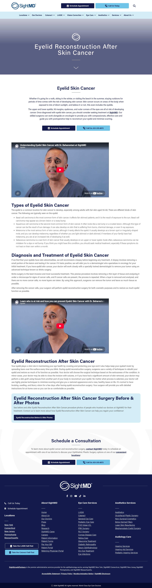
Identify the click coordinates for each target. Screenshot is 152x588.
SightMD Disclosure (102, 573)
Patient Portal (47, 547)
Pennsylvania (10, 534)
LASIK (59, 15)
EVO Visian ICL (84, 525)
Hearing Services (122, 546)
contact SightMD (94, 449)
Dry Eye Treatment (86, 551)
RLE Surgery (83, 531)
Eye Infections (84, 554)
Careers (44, 534)
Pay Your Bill (46, 544)
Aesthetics (102, 15)
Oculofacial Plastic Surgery (126, 515)
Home (44, 512)
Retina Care (83, 538)
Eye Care (89, 15)
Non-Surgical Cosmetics (125, 518)
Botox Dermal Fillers (123, 522)
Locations (23, 15)
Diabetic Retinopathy (87, 544)
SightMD (113, 112)
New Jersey (9, 531)
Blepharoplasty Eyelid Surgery (128, 528)
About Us (127, 15)
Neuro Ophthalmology (87, 547)
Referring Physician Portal (52, 551)
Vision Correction (74, 15)
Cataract (48, 15)
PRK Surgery (83, 528)
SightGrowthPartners (17, 567)
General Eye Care (85, 518)
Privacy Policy (66, 573)
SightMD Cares (48, 531)
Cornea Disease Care (87, 534)
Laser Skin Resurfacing (125, 525)
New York (8, 525)
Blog (43, 525)
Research (45, 528)
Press (43, 522)
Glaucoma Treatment (87, 541)
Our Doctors (37, 15)
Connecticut (9, 528)
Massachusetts (11, 537)
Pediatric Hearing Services (126, 552)
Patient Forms (47, 541)
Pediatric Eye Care (86, 522)
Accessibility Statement (51, 573)
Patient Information (49, 538)
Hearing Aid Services (124, 549)
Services (115, 15)
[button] (28, 15)
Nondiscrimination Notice (83, 573)
